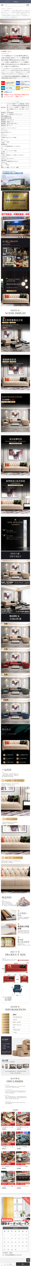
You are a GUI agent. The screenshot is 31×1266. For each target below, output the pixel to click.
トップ (2, 8)
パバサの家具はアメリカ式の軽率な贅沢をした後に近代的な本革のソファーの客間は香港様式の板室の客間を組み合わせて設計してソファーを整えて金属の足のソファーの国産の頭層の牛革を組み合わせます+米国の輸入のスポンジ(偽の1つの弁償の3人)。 (15, 14)
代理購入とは (8, 92)
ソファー (9, 8)
